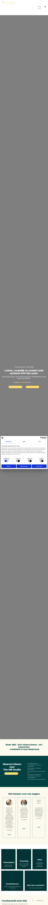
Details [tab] (24, 441)
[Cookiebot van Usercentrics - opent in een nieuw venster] (41, 438)
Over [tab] (40, 441)
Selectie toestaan (24, 466)
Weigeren (9, 466)
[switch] (18, 461)
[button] (39, 7)
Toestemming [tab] (8, 441)
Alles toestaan (39, 466)
